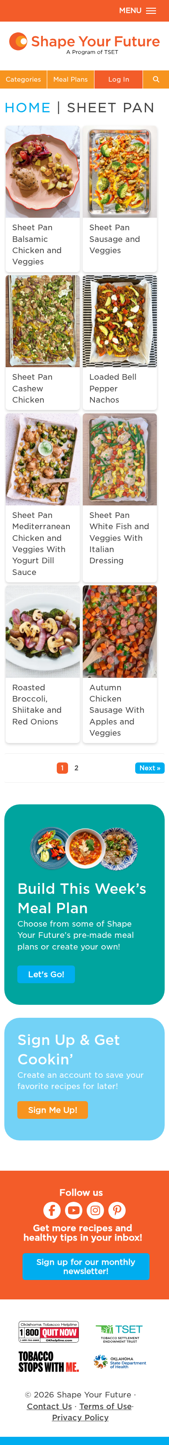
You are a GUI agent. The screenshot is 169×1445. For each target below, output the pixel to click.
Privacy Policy (80, 1417)
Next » (150, 768)
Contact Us (49, 1406)
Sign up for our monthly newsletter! (85, 1267)
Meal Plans (70, 79)
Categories (23, 79)
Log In (118, 79)
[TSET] (120, 1332)
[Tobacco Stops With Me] (48, 1362)
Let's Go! (46, 974)
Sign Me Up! (52, 1110)
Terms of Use (105, 1406)
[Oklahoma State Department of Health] (120, 1362)
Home (27, 107)
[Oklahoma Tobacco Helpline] (48, 1332)
